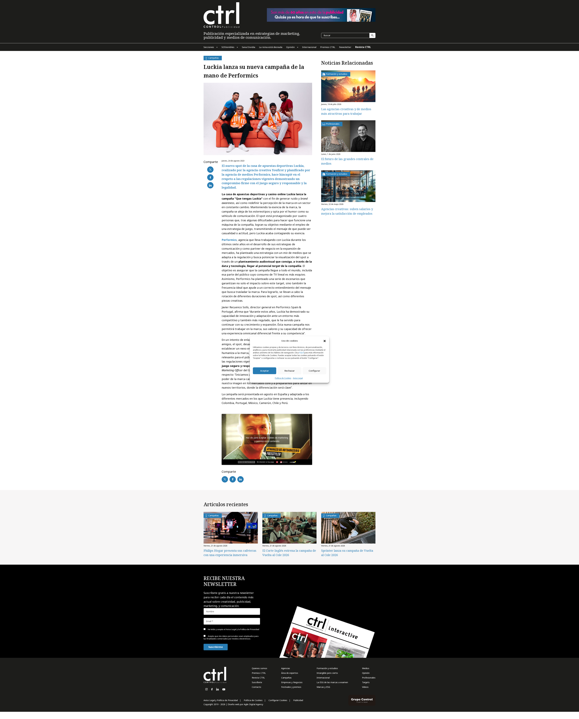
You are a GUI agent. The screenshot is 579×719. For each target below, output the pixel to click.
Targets (366, 682)
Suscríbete (257, 682)
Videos (365, 687)
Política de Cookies (283, 378)
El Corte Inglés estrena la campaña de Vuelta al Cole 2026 (289, 553)
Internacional (323, 677)
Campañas (286, 677)
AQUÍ (301, 352)
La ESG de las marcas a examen (332, 682)
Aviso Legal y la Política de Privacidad (242, 629)
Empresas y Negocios (291, 682)
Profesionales (368, 677)
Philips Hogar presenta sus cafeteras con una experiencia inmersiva (230, 553)
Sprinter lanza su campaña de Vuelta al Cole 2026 (347, 553)
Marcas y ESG (323, 687)
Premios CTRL (259, 673)
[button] (324, 340)
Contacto (256, 687)
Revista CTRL (258, 677)
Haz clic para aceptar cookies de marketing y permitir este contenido (267, 439)
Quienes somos (259, 668)
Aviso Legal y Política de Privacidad (221, 700)
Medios (365, 668)
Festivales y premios (291, 687)
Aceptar (264, 370)
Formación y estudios (327, 668)
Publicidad (298, 700)
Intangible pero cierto (327, 673)
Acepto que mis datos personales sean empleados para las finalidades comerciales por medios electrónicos (231, 637)
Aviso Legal (298, 378)
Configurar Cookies (278, 700)
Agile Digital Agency (253, 704)
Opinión (366, 673)
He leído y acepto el (233, 629)
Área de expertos (289, 673)
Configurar (314, 370)
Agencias (285, 668)
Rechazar (290, 370)
